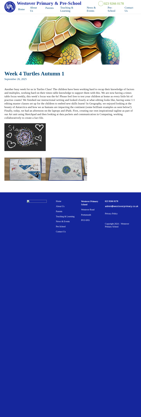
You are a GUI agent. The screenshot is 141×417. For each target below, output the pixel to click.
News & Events (63, 221)
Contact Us (61, 231)
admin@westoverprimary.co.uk (120, 206)
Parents (59, 211)
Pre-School (61, 226)
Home (58, 201)
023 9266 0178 (113, 3)
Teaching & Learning (65, 216)
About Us (60, 206)
